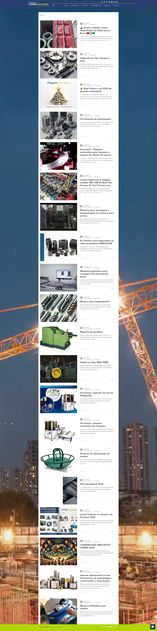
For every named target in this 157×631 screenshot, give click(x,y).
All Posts (42, 15)
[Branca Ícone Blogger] (114, 2)
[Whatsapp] (117, 2)
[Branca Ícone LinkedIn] (102, 2)
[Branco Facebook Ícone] (107, 2)
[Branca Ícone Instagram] (104, 2)
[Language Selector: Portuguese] (55, 5)
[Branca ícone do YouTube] (112, 2)
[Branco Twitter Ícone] (109, 2)
